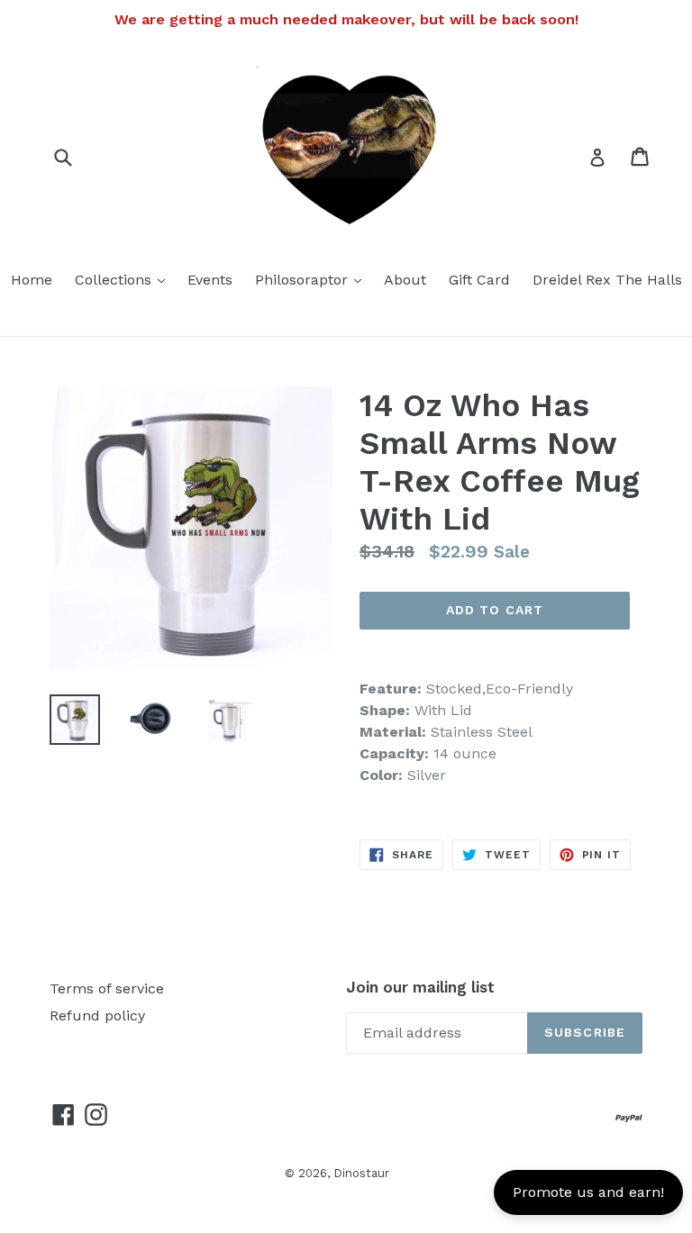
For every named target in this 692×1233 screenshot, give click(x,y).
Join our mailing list (420, 987)
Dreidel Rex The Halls (607, 279)
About (405, 279)
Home (31, 279)
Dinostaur (361, 1173)
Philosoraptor (312, 279)
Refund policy (97, 1015)
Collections (124, 279)
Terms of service (107, 988)
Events (209, 279)
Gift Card (479, 279)
